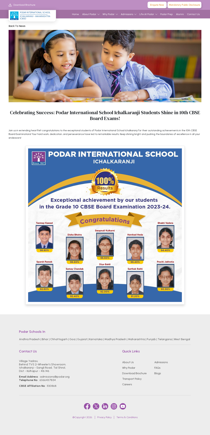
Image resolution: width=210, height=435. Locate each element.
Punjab (151, 339)
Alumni (180, 14)
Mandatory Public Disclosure (184, 4)
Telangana (165, 339)
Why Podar (109, 14)
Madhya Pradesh (115, 339)
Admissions (127, 14)
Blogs (157, 373)
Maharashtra (136, 339)
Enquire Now (157, 4)
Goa (72, 339)
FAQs (157, 367)
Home (75, 14)
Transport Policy (132, 379)
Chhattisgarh (59, 339)
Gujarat (82, 339)
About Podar (89, 14)
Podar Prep (166, 14)
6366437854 (48, 380)
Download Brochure (24, 4)
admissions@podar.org (55, 376)
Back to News (17, 26)
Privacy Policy (104, 417)
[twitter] (96, 406)
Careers (127, 384)
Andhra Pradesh (29, 339)
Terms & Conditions (127, 417)
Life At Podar (146, 14)
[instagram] (114, 406)
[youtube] (123, 406)
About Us (128, 362)
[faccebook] (87, 406)
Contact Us (193, 14)
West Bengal (182, 339)
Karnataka (95, 339)
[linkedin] (105, 406)
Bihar (45, 339)
